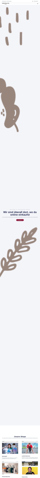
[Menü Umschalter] (37, 3)
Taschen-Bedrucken (6, 476)
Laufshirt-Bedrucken (26, 456)
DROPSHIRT (4, 456)
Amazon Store (25, 476)
